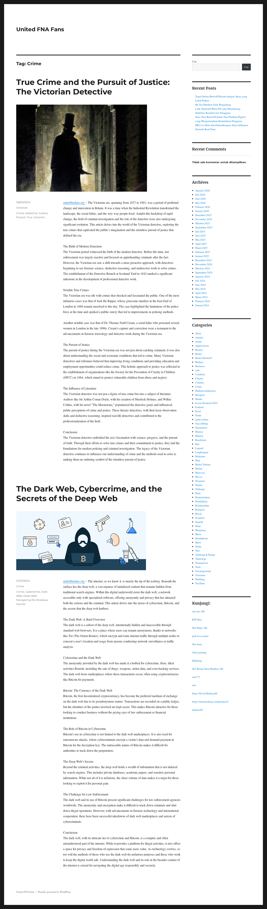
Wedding (200, 579)
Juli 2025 (200, 231)
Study (198, 546)
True (29, 217)
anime (198, 341)
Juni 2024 (200, 284)
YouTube (200, 583)
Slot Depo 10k (199, 628)
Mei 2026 (200, 203)
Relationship (202, 505)
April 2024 (201, 293)
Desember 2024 (203, 260)
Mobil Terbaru (203, 464)
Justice (43, 213)
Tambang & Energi (205, 554)
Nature (198, 485)
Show (198, 534)
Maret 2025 (201, 248)
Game (198, 415)
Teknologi (200, 558)
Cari (194, 61)
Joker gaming (199, 652)
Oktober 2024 (202, 268)
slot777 (196, 677)
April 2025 (201, 243)
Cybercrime (32, 591)
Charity (199, 378)
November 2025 (203, 219)
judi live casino (200, 636)
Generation (201, 427)
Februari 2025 (202, 252)
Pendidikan (201, 501)
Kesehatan (200, 440)
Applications (202, 345)
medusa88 (197, 710)
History (199, 431)
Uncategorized (203, 571)
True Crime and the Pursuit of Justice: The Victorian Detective (93, 86)
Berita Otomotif (203, 358)
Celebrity (200, 374)
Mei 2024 (200, 289)
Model (198, 468)
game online (201, 419)
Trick (198, 567)
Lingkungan (201, 452)
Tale (197, 550)
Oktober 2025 (202, 223)
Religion (200, 509)
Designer (200, 395)
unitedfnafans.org (74, 202)
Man (197, 460)
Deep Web (30, 595)
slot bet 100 (198, 611)
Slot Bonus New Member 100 (207, 669)
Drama (198, 399)
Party (198, 493)
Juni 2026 (200, 198)
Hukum (199, 436)
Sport (198, 542)
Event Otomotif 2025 (206, 403)
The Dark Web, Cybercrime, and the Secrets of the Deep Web (89, 493)
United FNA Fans (40, 29)
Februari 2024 (202, 301)
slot (194, 685)
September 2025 (203, 227)
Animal (199, 337)
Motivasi (200, 472)
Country (199, 382)
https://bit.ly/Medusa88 (204, 693)
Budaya (199, 362)
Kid (197, 444)
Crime (20, 213)
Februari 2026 (202, 207)
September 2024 (203, 272)
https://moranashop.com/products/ (210, 701)
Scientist (199, 517)
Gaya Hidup (201, 423)
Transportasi (201, 563)
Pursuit (20, 217)
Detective (31, 213)
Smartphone (201, 538)
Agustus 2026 (202, 190)
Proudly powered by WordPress (54, 892)
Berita (198, 354)
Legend (199, 448)
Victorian (22, 207)
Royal (198, 513)
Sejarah (199, 522)
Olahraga (200, 489)
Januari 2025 (202, 256)
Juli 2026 (200, 194)
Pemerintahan (202, 497)
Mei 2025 (200, 239)
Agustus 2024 (202, 276)
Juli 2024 (200, 280)
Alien (198, 333)
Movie (198, 477)
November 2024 (203, 264)
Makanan (200, 456)
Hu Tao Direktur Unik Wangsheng (213, 104)
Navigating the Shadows (32, 599)
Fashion (199, 407)
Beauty (199, 349)
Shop (198, 526)
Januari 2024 (202, 305)
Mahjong (197, 660)
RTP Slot (197, 619)
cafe (197, 370)
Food (198, 411)
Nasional (200, 481)
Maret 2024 (201, 297)
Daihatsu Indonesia (205, 390)
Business (200, 366)
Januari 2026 (202, 211)
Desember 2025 (203, 215)
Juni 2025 (200, 235)
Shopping (200, 530)
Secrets (20, 604)
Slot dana (197, 644)
